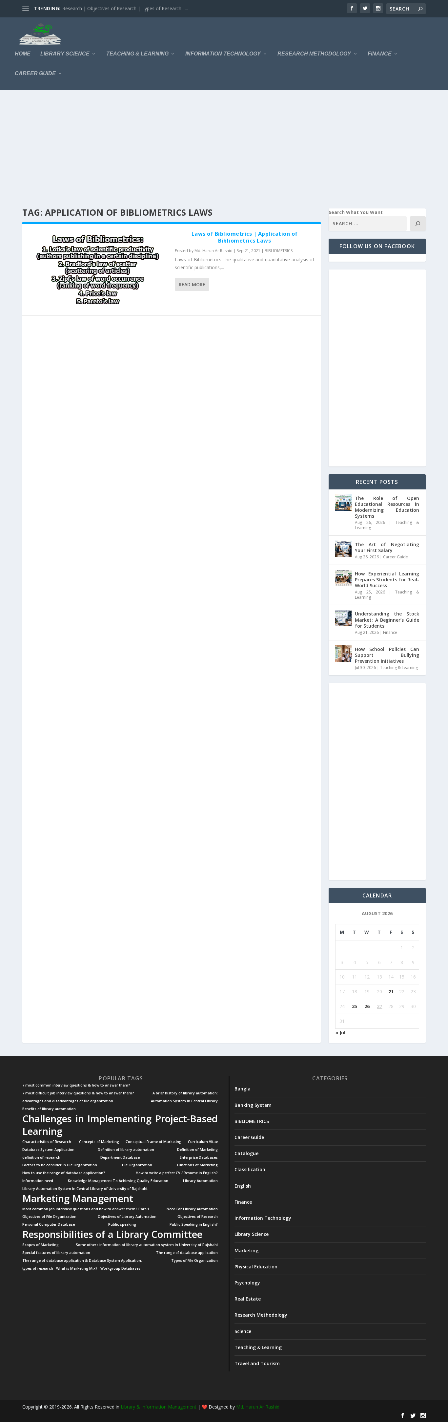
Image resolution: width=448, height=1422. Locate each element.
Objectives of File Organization (49, 1217)
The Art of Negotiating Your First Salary (387, 547)
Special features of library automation (56, 1253)
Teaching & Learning (137, 53)
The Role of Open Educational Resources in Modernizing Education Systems (387, 507)
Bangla (242, 1089)
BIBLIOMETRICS (279, 250)
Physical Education (255, 1266)
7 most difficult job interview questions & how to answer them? (78, 1093)
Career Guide (35, 73)
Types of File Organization (194, 1261)
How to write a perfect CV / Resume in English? (177, 1173)
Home (23, 53)
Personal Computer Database (48, 1224)
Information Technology (223, 53)
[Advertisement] (219, 149)
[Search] (418, 223)
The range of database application (187, 1253)
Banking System (253, 1105)
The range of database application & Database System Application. (82, 1261)
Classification (249, 1169)
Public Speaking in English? (194, 1224)
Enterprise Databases (199, 1157)
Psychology (247, 1283)
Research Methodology (314, 53)
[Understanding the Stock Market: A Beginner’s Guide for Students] (343, 618)
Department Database (120, 1157)
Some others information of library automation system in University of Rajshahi (147, 1245)
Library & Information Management (158, 1407)
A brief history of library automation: (185, 1093)
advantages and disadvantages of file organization (67, 1101)
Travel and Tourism (257, 1363)
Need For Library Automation (192, 1209)
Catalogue (246, 1153)
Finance (380, 53)
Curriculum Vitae (203, 1142)
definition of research (41, 1157)
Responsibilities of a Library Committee (112, 1234)
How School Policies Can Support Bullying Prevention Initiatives (387, 655)
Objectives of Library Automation (127, 1217)
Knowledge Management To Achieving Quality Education (118, 1181)
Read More (192, 284)
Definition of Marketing (197, 1150)
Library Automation (200, 1181)
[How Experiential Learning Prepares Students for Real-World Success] (343, 578)
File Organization (137, 1165)
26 (367, 1006)
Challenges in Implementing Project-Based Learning (120, 1124)
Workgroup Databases (120, 1268)
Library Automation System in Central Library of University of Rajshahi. (85, 1189)
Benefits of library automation (49, 1109)
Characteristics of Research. (47, 1142)
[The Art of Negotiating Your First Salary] (343, 549)
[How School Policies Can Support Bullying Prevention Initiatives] (343, 653)
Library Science (65, 53)
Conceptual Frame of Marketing (153, 1142)
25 (354, 1006)
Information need (37, 1181)
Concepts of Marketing (99, 1142)
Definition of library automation (126, 1150)
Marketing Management (77, 1198)
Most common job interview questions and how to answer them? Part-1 (85, 1209)
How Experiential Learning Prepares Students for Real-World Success (387, 580)
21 (391, 991)
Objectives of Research (197, 1217)
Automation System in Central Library (184, 1101)
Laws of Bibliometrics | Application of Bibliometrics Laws (245, 237)
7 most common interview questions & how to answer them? (76, 1085)
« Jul (340, 1032)
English (242, 1186)
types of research (37, 1268)
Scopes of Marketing (40, 1245)
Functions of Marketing (197, 1165)
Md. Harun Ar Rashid (213, 250)
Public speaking (122, 1224)
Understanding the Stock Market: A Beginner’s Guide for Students (387, 620)
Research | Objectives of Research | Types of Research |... (125, 8)
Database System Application (48, 1150)
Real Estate (247, 1299)
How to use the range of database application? (63, 1173)
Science (242, 1331)
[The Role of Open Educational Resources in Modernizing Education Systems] (343, 502)
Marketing (246, 1250)
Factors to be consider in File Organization (59, 1165)
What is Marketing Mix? (76, 1268)
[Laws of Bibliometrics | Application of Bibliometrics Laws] (98, 269)
